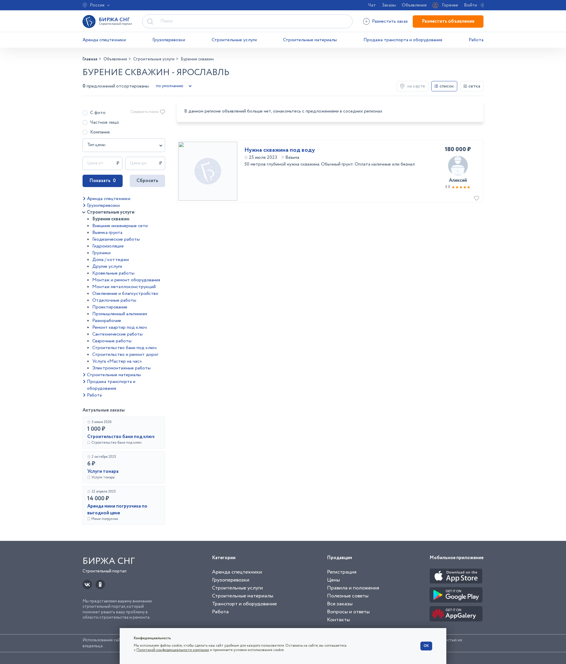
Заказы (389, 5)
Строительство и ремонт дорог (125, 354)
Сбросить (147, 180)
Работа (476, 40)
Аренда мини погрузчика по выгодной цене (117, 509)
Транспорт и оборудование (244, 604)
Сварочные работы (111, 341)
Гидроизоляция (108, 246)
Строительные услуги (234, 40)
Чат (372, 5)
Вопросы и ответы (348, 612)
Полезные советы (347, 596)
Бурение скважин (110, 219)
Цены (333, 580)
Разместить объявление (448, 21)
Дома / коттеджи (110, 259)
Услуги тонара (103, 471)
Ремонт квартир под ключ (119, 327)
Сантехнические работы (117, 334)
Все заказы (340, 604)
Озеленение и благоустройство (125, 293)
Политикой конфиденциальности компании (172, 650)
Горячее (450, 5)
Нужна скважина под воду (279, 150)
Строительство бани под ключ (124, 347)
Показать (102, 180)
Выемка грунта (107, 232)
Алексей (458, 180)
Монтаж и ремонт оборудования (126, 280)
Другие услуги (107, 266)
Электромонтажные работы (121, 368)
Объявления (414, 5)
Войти (470, 5)
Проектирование (109, 307)
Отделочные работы (114, 300)
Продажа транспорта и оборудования (402, 40)
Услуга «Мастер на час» (117, 361)
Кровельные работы (113, 273)
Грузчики (101, 253)
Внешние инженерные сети (120, 225)
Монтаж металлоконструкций (124, 286)
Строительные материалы (310, 40)
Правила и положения (353, 588)
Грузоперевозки (168, 40)
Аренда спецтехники (104, 40)
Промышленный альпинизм (119, 313)
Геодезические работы (116, 239)
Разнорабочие (106, 320)
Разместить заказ (390, 21)
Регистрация (341, 572)
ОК (426, 645)
